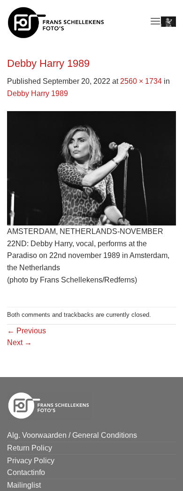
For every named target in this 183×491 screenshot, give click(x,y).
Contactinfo (26, 472)
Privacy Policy (30, 461)
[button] (155, 20)
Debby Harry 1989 (37, 93)
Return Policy (29, 448)
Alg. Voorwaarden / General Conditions (72, 435)
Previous (26, 331)
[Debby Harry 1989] (91, 168)
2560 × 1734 (141, 81)
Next (19, 342)
